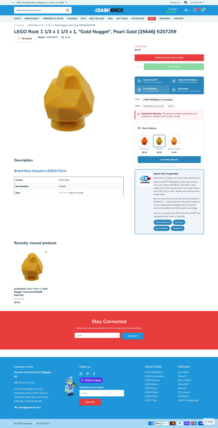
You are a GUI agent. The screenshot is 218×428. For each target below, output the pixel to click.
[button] (12, 2)
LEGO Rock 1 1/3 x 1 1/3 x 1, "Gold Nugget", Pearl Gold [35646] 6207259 (30, 291)
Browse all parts (163, 222)
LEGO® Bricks (151, 384)
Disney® (182, 376)
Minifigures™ (32, 18)
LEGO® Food (151, 388)
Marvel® (182, 388)
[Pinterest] (88, 373)
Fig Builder (137, 18)
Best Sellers (96, 18)
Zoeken (67, 10)
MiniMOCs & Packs (53, 18)
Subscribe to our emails (91, 387)
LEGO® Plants (151, 392)
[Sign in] (187, 10)
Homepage (19, 25)
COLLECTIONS (153, 366)
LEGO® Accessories (154, 376)
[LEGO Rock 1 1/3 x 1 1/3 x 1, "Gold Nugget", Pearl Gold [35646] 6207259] (32, 267)
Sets (83, 18)
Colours (72, 18)
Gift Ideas (122, 18)
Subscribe (133, 336)
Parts (17, 18)
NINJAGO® (183, 396)
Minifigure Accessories (154, 106)
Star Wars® (183, 372)
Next (66, 2)
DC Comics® (184, 392)
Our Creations (162, 228)
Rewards (165, 18)
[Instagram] (80, 373)
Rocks (171, 106)
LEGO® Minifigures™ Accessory (157, 99)
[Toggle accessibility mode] (185, 2)
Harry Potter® (184, 380)
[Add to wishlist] (46, 252)
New (110, 18)
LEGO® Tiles (151, 400)
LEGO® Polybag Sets (188, 400)
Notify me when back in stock (169, 57)
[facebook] (94, 374)
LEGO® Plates (151, 396)
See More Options (169, 159)
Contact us (175, 2)
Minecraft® (183, 384)
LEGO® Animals (152, 380)
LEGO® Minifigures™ (154, 372)
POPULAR (184, 366)
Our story (179, 222)
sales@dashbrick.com (29, 407)
